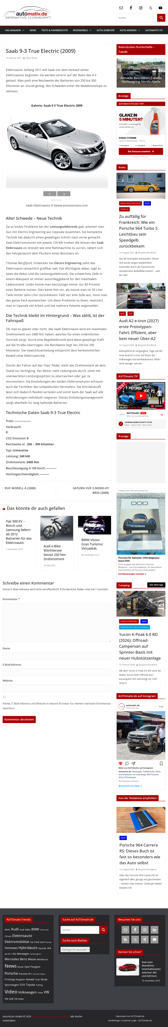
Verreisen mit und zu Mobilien (134, 627)
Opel (27, 966)
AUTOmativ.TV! (154, 30)
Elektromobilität (17, 941)
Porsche (124, 209)
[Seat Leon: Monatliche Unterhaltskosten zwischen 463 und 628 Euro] (127, 971)
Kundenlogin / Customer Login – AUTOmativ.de (130, 1020)
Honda (48, 942)
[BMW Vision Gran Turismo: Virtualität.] (94, 518)
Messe (32, 959)
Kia (14, 953)
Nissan (20, 966)
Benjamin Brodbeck (147, 252)
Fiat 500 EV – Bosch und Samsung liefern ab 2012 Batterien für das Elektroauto (19, 532)
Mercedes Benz (16, 959)
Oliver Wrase (32, 58)
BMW (35, 929)
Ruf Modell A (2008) (20, 488)
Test (130, 313)
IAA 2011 (8, 954)
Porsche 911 (25, 973)
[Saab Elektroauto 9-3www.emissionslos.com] (57, 149)
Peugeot (35, 966)
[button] (22, 30)
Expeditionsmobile (128, 621)
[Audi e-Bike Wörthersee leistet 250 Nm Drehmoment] (56, 518)
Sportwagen (12, 984)
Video (11, 991)
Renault (30, 979)
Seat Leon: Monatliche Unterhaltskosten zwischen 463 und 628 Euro (151, 969)
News (33, 30)
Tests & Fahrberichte (55, 30)
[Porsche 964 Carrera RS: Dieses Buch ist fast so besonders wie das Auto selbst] (140, 820)
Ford (36, 942)
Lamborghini (35, 954)
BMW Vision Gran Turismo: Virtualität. (92, 544)
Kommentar (11, 599)
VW (46, 992)
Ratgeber (20, 979)
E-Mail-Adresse (12, 664)
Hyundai (42, 948)
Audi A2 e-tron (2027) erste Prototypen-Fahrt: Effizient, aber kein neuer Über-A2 (139, 329)
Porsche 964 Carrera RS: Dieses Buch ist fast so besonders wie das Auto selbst (139, 853)
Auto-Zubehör (106, 30)
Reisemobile (80, 30)
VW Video (19, 998)
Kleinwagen (23, 953)
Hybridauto (28, 947)
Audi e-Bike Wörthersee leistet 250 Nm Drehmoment (55, 552)
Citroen (8, 936)
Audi (122, 313)
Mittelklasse (42, 959)
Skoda (44, 979)
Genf (42, 942)
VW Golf (9, 998)
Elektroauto (22, 935)
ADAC (7, 929)
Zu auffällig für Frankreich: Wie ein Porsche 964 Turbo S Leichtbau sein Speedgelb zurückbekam (138, 231)
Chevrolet (44, 930)
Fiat (31, 942)
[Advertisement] (140, 462)
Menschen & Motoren (130, 203)
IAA (49, 948)
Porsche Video (39, 974)
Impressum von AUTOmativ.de (130, 1016)
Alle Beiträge (156, 584)
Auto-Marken (128, 30)
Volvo (40, 992)
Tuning (39, 984)
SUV (22, 985)
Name (6, 648)
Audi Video (25, 929)
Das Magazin (13, 30)
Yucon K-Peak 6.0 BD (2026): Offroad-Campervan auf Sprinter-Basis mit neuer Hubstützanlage (140, 646)
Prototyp (10, 979)
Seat (37, 979)
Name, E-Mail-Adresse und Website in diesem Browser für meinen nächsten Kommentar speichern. (57, 706)
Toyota (30, 985)
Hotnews (11, 948)
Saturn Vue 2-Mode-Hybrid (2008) (91, 490)
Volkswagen (27, 992)
